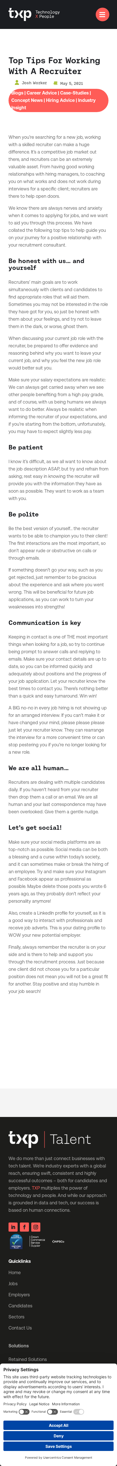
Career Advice (42, 93)
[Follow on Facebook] (24, 1227)
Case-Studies (74, 93)
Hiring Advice (60, 100)
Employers (19, 1294)
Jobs (13, 1283)
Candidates (20, 1306)
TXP (36, 1188)
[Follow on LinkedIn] (13, 1227)
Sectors (16, 1317)
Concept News (27, 100)
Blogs (17, 93)
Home (15, 1272)
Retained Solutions (28, 1359)
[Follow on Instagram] (35, 1227)
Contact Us (20, 1328)
